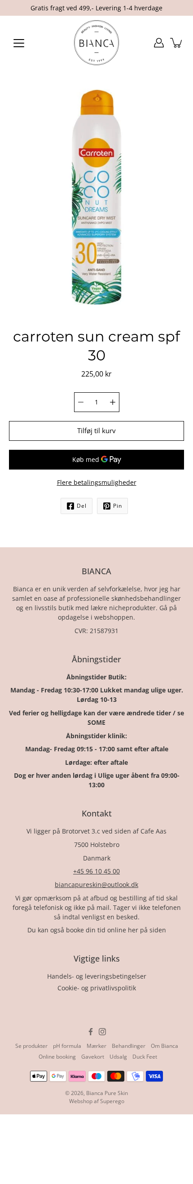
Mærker (96, 1046)
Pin (117, 506)
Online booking (57, 1056)
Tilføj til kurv (96, 430)
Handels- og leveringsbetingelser (96, 976)
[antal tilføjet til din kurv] (177, 42)
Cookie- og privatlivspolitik (96, 988)
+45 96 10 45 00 (96, 871)
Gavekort (92, 1056)
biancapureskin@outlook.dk (96, 884)
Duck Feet (144, 1056)
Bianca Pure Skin (107, 1093)
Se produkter (31, 1046)
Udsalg (118, 1056)
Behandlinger (128, 1046)
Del (82, 506)
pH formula (67, 1046)
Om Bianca (164, 1046)
